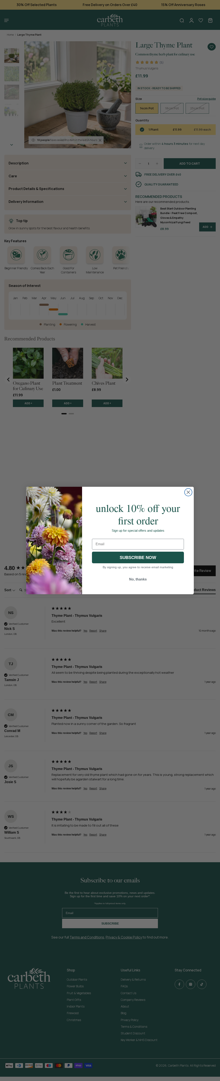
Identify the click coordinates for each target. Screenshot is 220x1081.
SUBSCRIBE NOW (138, 557)
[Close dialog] (188, 492)
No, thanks (138, 579)
